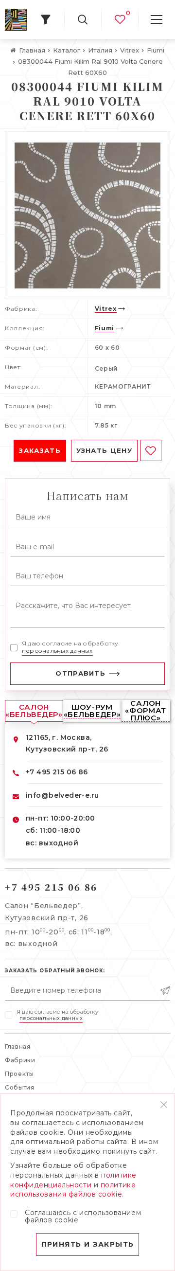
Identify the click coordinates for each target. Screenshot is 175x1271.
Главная (18, 1046)
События (20, 1087)
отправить (80, 673)
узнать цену (104, 450)
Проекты (19, 1073)
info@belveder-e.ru (62, 795)
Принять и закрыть (87, 1244)
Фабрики (20, 1060)
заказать (39, 450)
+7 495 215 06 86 (57, 772)
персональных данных (57, 650)
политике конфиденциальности (73, 1180)
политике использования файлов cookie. (73, 1190)
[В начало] (16, 20)
